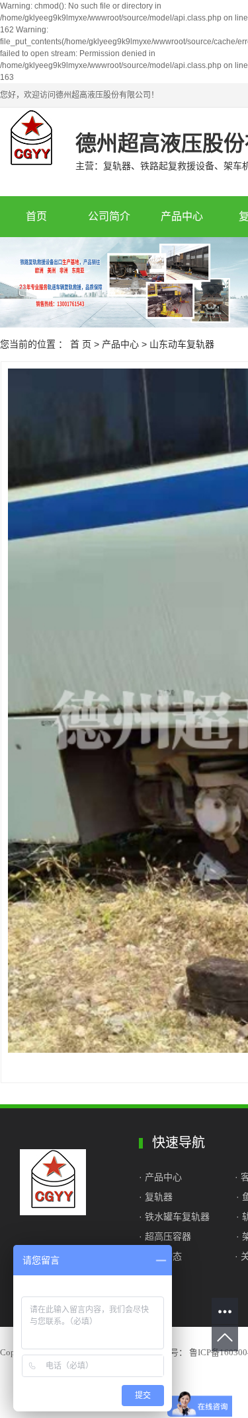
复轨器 (159, 1196)
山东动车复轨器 (181, 344)
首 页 (80, 344)
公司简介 (109, 216)
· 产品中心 (162, 1177)
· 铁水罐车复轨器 (174, 1216)
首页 (36, 216)
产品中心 (182, 216)
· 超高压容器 (167, 1236)
